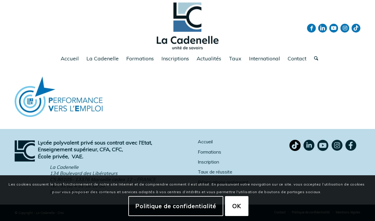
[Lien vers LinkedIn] (322, 28)
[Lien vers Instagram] (344, 28)
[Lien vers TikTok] (356, 28)
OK (236, 205)
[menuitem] (70, 58)
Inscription (208, 162)
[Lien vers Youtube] (333, 28)
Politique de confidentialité (175, 205)
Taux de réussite (215, 172)
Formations (209, 152)
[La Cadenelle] (188, 25)
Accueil (205, 141)
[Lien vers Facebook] (311, 28)
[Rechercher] (314, 58)
